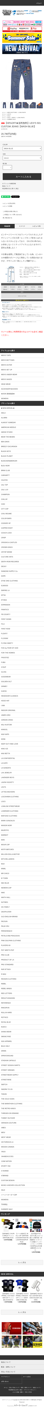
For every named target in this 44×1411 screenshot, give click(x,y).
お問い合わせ (5, 1381)
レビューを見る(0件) (9, 203)
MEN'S (14, 117)
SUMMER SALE (11, 119)
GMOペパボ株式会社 (31, 1399)
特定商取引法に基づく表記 (10, 188)
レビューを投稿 (7, 206)
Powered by (10, 1406)
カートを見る (27, 1376)
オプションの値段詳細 (9, 183)
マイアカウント (5, 1376)
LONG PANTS (22, 112)
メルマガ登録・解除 (17, 1392)
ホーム (4, 112)
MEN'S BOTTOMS (12, 112)
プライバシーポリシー (29, 1389)
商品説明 (7, 226)
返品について (6, 186)
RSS (26, 1392)
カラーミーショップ (7, 1399)
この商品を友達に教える (10, 211)
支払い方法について (14, 1387)
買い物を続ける (7, 218)
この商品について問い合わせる (12, 214)
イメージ (22, 226)
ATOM (30, 1392)
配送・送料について (26, 1387)
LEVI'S (9, 114)
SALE (8, 115)
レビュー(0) (37, 226)
